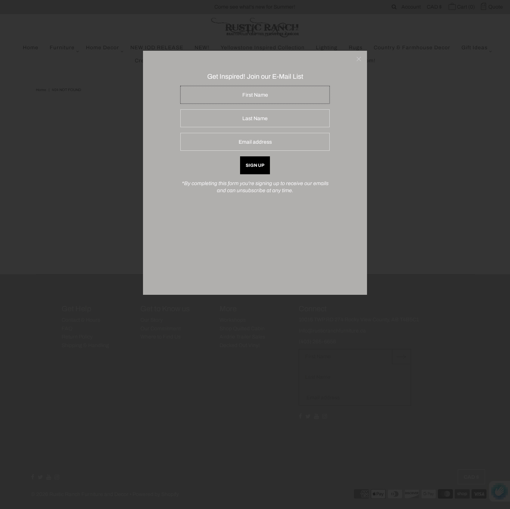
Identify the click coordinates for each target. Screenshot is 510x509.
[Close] (359, 59)
